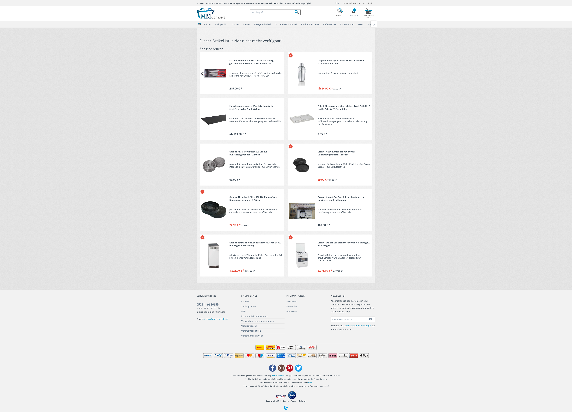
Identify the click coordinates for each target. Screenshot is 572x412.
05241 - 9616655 (208, 304)
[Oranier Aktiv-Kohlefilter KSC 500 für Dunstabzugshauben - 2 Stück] (302, 165)
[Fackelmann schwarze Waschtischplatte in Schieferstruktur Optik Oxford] (213, 119)
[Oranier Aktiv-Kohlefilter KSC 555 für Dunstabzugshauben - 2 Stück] (213, 165)
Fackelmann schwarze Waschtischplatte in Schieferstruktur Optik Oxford (251, 107)
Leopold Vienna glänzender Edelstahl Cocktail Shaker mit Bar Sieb (341, 62)
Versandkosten (278, 375)
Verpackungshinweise (252, 335)
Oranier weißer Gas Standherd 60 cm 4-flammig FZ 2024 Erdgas (344, 244)
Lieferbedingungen (351, 3)
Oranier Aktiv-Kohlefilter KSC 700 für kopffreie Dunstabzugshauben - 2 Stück (253, 198)
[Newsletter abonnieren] (370, 319)
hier (324, 379)
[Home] (199, 24)
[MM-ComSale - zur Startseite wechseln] (211, 13)
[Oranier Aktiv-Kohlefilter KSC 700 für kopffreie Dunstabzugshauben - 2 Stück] (213, 210)
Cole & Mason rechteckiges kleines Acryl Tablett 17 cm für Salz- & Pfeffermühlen (344, 107)
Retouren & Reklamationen (254, 316)
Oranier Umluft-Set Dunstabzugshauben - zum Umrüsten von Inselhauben (341, 198)
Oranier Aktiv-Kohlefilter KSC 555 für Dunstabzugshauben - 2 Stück (248, 153)
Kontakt (245, 301)
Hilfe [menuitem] (337, 3)
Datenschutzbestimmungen (357, 325)
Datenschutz (292, 306)
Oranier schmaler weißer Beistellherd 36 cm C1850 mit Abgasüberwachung (255, 244)
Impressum (291, 311)
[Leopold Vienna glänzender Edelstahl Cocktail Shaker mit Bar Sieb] (302, 73)
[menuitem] (275, 12)
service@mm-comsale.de (215, 319)
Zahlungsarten (248, 306)
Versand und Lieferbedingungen (257, 321)
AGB (243, 311)
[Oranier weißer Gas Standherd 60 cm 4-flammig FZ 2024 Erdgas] (302, 255)
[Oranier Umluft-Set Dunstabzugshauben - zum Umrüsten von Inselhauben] (302, 210)
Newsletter (291, 301)
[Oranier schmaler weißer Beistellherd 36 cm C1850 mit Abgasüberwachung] (213, 255)
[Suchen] (298, 12)
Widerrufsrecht (249, 325)
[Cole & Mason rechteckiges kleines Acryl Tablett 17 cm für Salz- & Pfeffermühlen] (302, 119)
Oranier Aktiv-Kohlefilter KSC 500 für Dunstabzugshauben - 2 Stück (336, 153)
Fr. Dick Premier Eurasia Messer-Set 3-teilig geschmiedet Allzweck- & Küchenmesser (251, 62)
